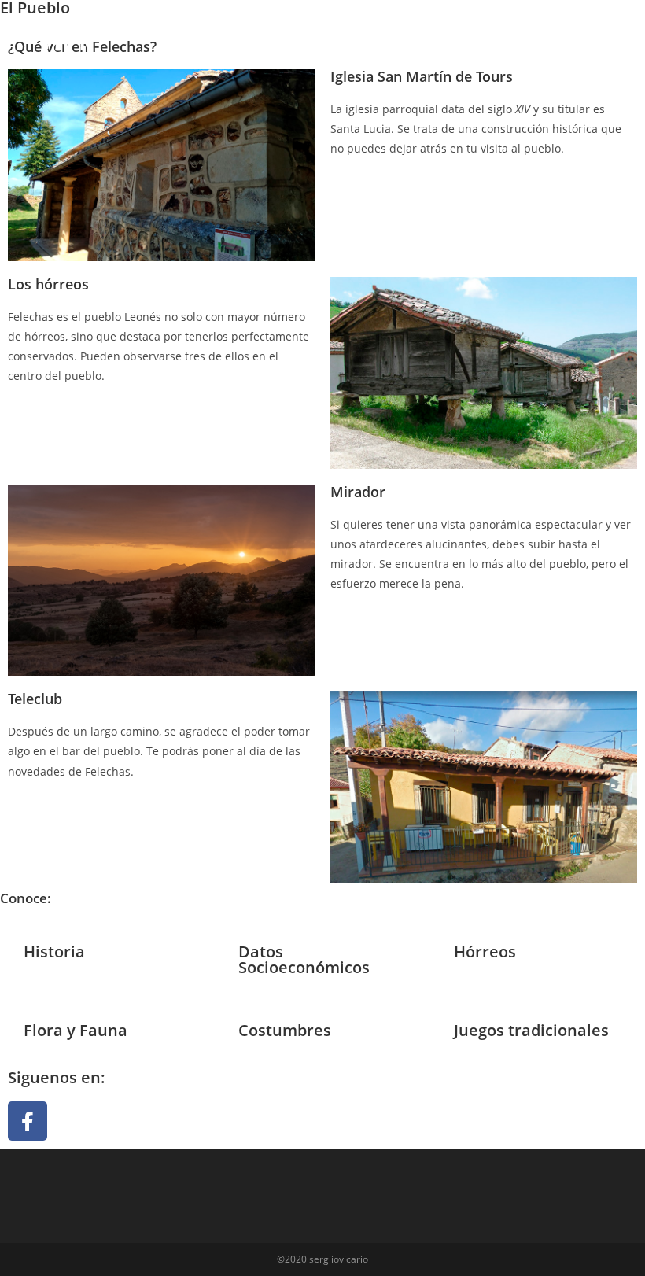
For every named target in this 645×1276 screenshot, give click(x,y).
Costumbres (284, 1030)
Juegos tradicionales (531, 1030)
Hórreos (485, 951)
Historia (54, 951)
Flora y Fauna (75, 1030)
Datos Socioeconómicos (304, 959)
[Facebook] (27, 1121)
